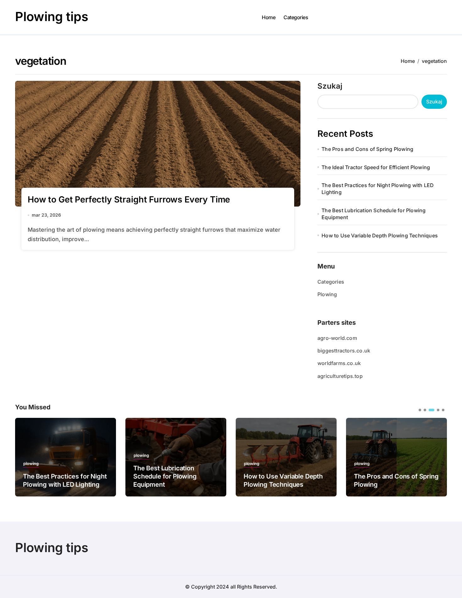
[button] (437, 456)
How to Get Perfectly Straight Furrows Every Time (129, 199)
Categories (295, 17)
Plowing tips (51, 16)
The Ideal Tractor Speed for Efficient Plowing (376, 167)
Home (268, 17)
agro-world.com (337, 338)
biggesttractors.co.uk (343, 350)
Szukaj (329, 86)
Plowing (327, 294)
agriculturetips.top (340, 376)
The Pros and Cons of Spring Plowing (367, 149)
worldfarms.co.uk (339, 363)
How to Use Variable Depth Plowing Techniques (380, 235)
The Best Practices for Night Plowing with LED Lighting (378, 188)
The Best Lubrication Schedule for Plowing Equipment (374, 213)
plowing (31, 463)
